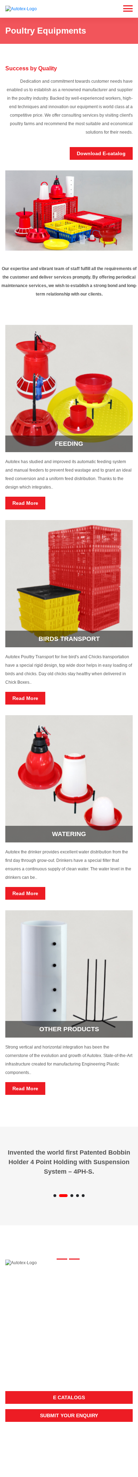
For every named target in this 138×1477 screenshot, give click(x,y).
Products (17, 1314)
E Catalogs (69, 1397)
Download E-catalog (101, 153)
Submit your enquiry (69, 1415)
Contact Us (19, 1324)
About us (16, 1304)
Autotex (69, 1452)
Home (11, 1294)
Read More (25, 503)
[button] (54, 1195)
